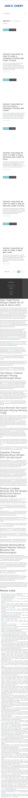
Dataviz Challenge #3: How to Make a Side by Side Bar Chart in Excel (14, 204)
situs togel (19, 624)
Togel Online (9, 529)
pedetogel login (11, 350)
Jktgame (9, 773)
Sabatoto (22, 678)
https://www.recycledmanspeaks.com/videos (10, 621)
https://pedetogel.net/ (10, 613)
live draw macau (7, 402)
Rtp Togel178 (18, 596)
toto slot (14, 448)
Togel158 (22, 601)
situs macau (15, 641)
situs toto (26, 362)
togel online (20, 518)
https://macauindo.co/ (12, 608)
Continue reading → (7, 71)
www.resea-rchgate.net (11, 593)
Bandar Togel (2, 565)
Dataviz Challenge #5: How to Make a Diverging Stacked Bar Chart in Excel (13, 57)
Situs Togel (5, 313)
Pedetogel (5, 619)
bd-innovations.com (17, 342)
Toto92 (5, 663)
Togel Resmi (17, 791)
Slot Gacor (18, 420)
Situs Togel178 (22, 575)
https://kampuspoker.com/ (9, 626)
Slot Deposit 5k (3, 443)
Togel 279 (15, 598)
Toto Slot (13, 474)
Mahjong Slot (13, 430)
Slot (5, 630)
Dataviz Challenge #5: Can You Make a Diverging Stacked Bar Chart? (13, 107)
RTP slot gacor (13, 460)
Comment (12, 128)
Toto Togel (2, 356)
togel (11, 540)
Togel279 (3, 737)
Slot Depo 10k (20, 500)
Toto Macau (5, 383)
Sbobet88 (9, 766)
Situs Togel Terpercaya (4, 324)
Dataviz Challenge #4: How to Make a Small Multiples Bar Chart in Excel (13, 156)
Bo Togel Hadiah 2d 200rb (13, 336)
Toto (1, 559)
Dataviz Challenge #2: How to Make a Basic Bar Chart (13, 250)
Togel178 (26, 582)
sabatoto (4, 571)
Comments (13, 29)
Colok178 (21, 634)
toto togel (11, 368)
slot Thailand (11, 511)
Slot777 (13, 480)
